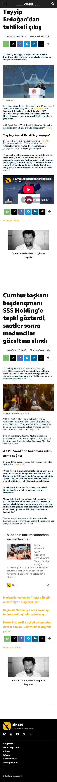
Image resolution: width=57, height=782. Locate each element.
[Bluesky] (4, 734)
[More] (48, 44)
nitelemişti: (39, 108)
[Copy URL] (41, 44)
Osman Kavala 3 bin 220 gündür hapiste (29, 255)
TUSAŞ (45, 140)
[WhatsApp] (6, 44)
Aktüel (16, 220)
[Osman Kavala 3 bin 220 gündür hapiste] (28, 240)
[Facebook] (20, 44)
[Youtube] (17, 734)
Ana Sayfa (7, 220)
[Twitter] (24, 734)
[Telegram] (27, 44)
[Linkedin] (34, 44)
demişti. (48, 127)
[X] (13, 44)
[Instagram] (11, 734)
